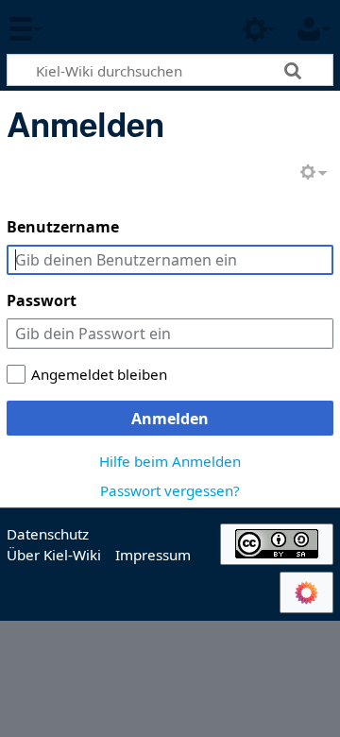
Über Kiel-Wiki (54, 554)
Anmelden (170, 418)
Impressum (153, 554)
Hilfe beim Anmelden (170, 461)
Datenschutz (48, 533)
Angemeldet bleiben (99, 374)
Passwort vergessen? (170, 490)
